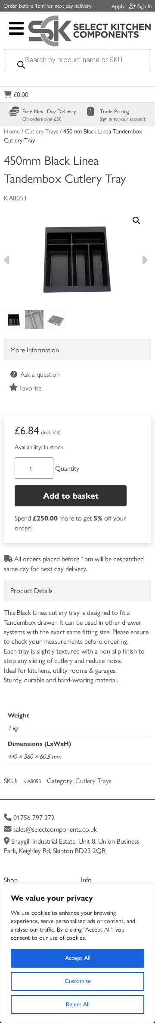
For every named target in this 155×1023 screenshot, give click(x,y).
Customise (78, 981)
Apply (118, 6)
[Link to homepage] (89, 32)
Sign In (144, 6)
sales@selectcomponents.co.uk (54, 829)
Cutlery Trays (41, 130)
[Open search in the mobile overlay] (77, 62)
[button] (136, 220)
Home (12, 130)
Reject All (78, 1004)
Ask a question (39, 374)
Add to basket (71, 496)
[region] (77, 953)
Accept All (77, 958)
